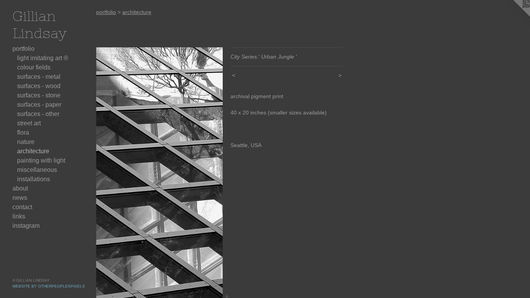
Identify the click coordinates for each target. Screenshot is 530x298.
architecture (33, 151)
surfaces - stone (39, 95)
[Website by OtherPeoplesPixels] (514, 15)
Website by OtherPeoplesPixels (48, 286)
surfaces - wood (39, 86)
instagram (26, 225)
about (20, 188)
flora (23, 132)
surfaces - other (38, 114)
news (19, 197)
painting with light (41, 160)
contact (22, 207)
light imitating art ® (42, 58)
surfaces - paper (39, 104)
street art (29, 123)
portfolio (23, 48)
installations (33, 179)
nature (26, 142)
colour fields (33, 67)
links (18, 216)
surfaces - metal (39, 76)
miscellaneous (37, 169)
